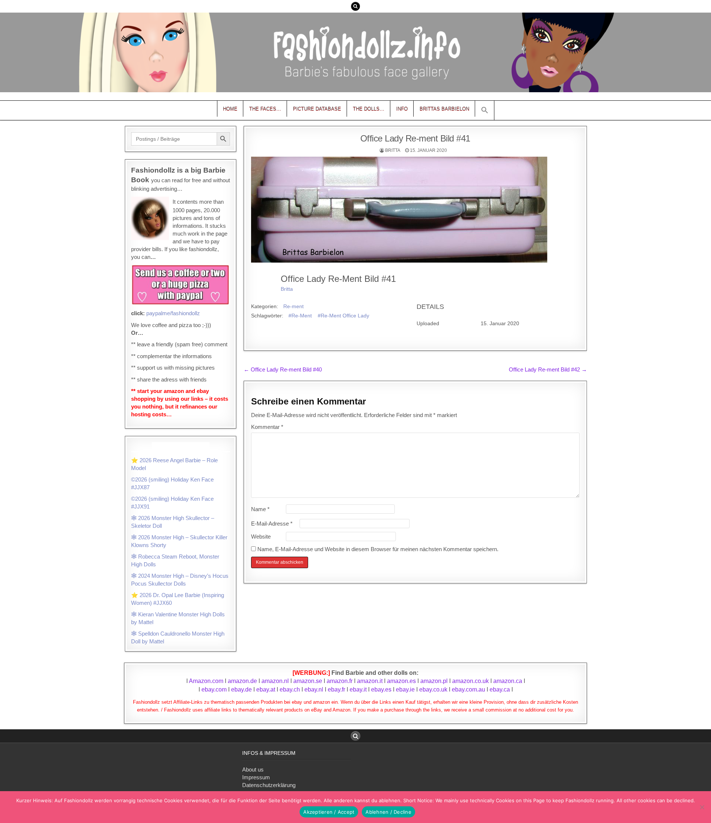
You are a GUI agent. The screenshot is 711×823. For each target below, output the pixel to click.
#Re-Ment (300, 316)
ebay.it (358, 689)
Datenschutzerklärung (269, 785)
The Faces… (265, 108)
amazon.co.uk (470, 681)
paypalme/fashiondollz (173, 313)
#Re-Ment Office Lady (343, 316)
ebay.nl (314, 689)
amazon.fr (340, 681)
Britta (392, 150)
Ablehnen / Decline (388, 812)
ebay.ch (290, 689)
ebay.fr (336, 689)
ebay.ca (500, 689)
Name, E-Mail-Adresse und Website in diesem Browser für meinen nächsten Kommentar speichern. (377, 549)
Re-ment (293, 306)
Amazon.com (206, 681)
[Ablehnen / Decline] (701, 807)
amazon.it (370, 681)
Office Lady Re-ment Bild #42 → (548, 369)
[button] (484, 110)
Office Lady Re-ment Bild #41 (415, 138)
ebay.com (214, 689)
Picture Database (317, 108)
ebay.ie (406, 689)
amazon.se (307, 681)
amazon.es (401, 681)
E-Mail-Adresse (272, 523)
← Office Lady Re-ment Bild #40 (283, 369)
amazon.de (242, 681)
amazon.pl (434, 681)
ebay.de (241, 689)
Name (260, 509)
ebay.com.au (468, 689)
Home (230, 108)
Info (402, 108)
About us (253, 769)
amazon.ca (507, 681)
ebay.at (265, 689)
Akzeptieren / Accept (328, 812)
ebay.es (381, 689)
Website (261, 536)
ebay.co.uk (433, 689)
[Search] (355, 6)
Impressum (256, 777)
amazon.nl (275, 681)
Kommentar (267, 427)
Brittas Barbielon (444, 108)
